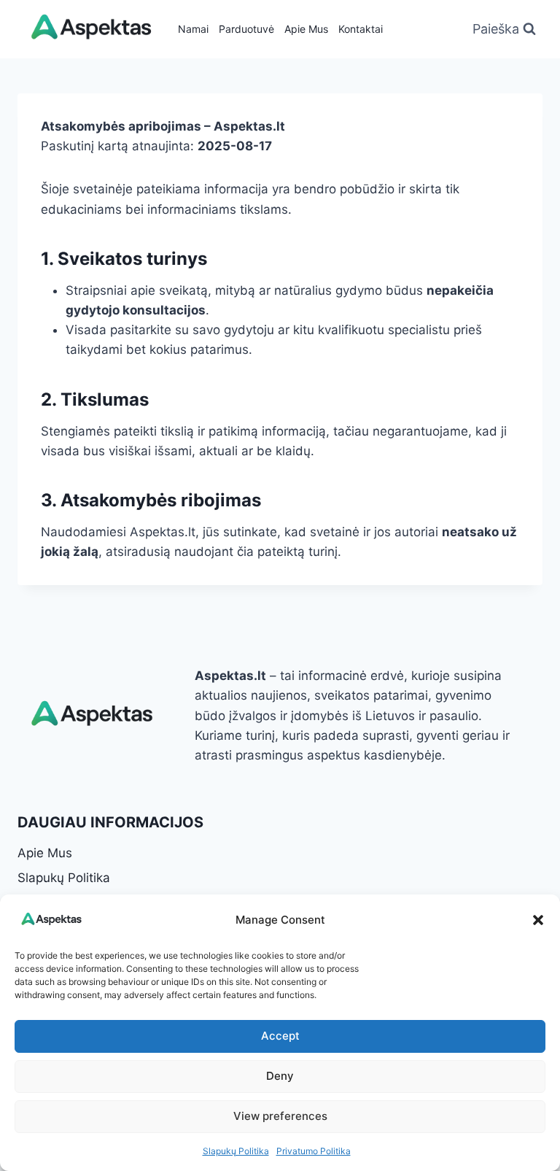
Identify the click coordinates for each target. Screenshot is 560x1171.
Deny (280, 1076)
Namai (193, 29)
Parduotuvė (246, 29)
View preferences (280, 1116)
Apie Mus (306, 29)
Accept (280, 1036)
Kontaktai (360, 29)
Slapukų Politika (236, 1150)
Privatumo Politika (313, 1150)
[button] (538, 920)
